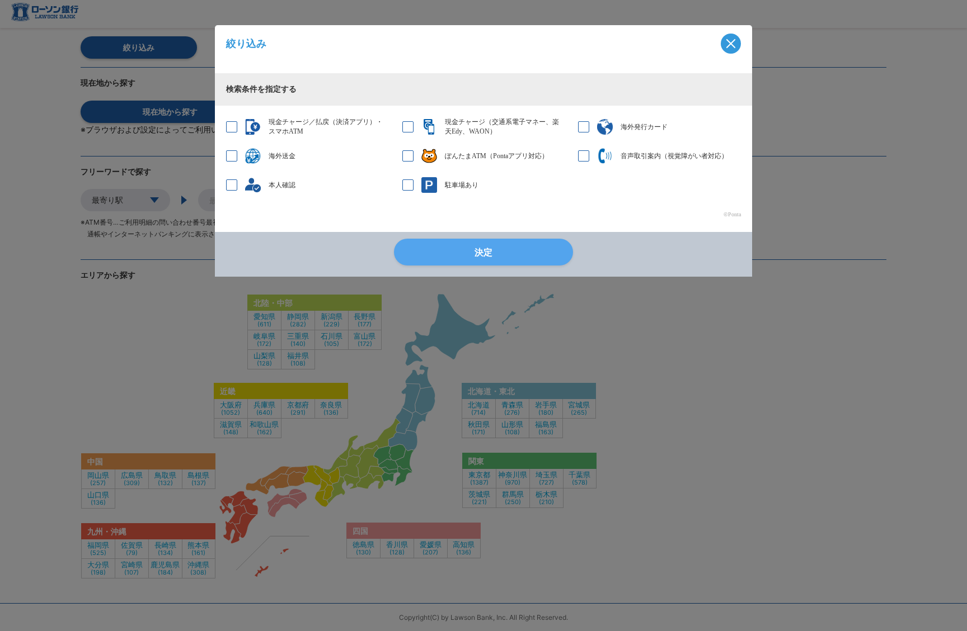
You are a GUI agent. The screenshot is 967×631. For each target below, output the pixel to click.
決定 (483, 252)
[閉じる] (731, 44)
